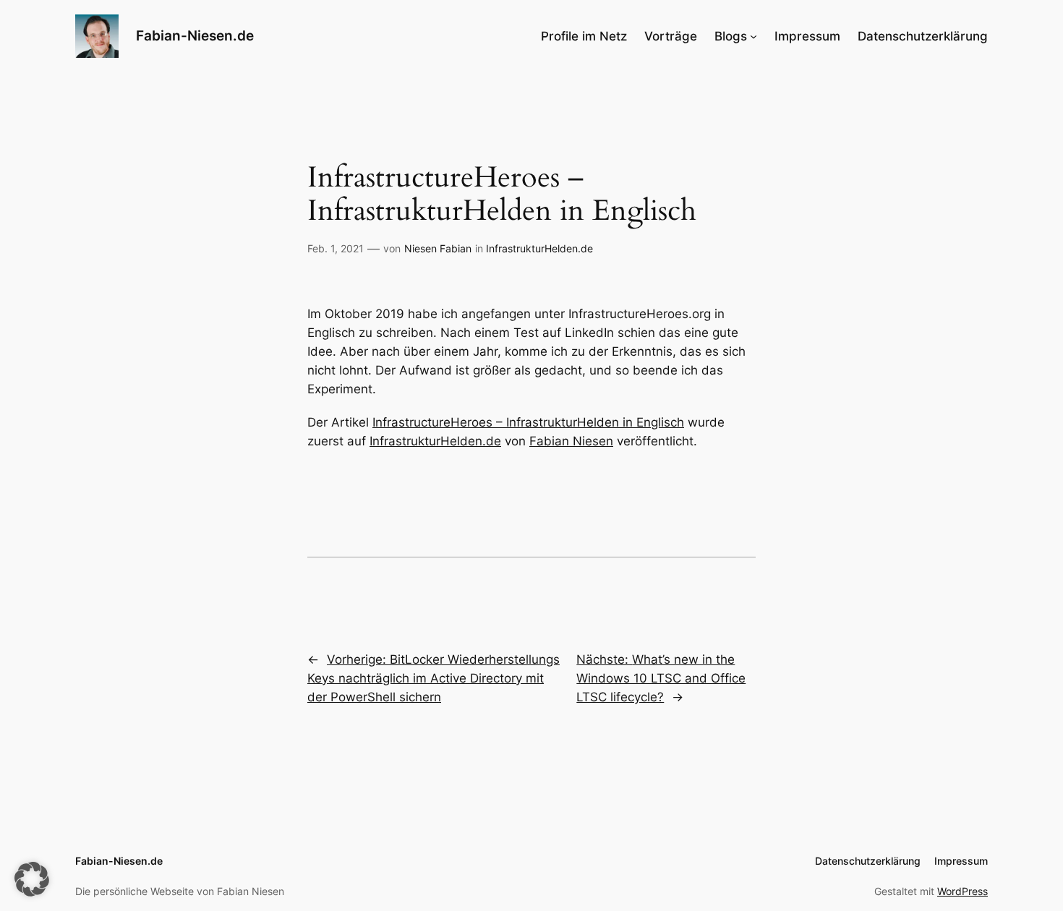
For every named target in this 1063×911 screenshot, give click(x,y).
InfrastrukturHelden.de (539, 248)
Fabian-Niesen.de (195, 35)
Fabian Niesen (571, 441)
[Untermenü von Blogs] (753, 36)
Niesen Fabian (437, 248)
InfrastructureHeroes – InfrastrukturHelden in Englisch (528, 422)
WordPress (962, 891)
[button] (32, 879)
